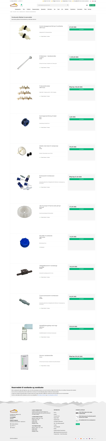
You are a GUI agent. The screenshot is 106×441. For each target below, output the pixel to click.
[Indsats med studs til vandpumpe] (24, 158)
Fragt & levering (56, 419)
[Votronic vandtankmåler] (24, 367)
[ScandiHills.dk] (14, 5)
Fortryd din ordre (57, 416)
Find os (55, 412)
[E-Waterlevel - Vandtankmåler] (24, 68)
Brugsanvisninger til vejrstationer (59, 430)
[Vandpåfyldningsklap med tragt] (24, 338)
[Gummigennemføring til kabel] (24, 128)
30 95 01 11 (13, 425)
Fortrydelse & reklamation (58, 421)
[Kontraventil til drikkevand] (24, 188)
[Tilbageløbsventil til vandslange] (24, 278)
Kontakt (55, 414)
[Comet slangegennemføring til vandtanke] (24, 38)
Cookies (55, 425)
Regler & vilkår (56, 417)
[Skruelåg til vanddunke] (24, 248)
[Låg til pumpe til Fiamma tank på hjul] (24, 218)
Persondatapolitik (57, 426)
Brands (55, 428)
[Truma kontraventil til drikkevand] (24, 308)
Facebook (13, 427)
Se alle (77, 424)
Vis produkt (81, 29)
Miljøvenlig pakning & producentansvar (60, 432)
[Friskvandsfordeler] (24, 98)
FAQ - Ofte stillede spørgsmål (59, 423)
